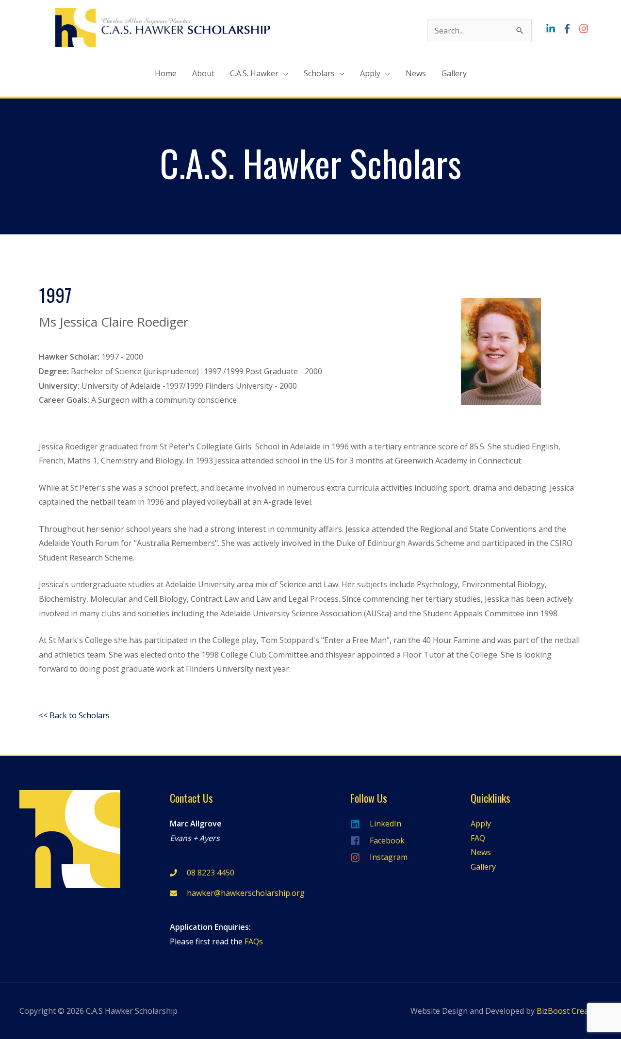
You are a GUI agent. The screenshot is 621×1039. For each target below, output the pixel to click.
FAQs (254, 941)
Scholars (319, 73)
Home (166, 73)
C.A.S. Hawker (254, 73)
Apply (370, 73)
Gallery (454, 73)
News (416, 73)
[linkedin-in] (553, 28)
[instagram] (585, 28)
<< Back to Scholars (74, 715)
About (203, 73)
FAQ (478, 838)
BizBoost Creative (569, 1011)
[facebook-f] (569, 28)
